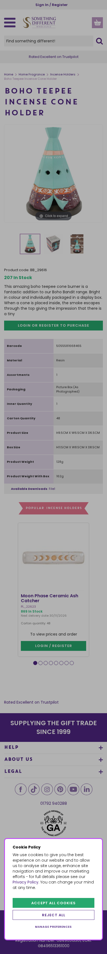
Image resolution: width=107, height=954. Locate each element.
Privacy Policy (25, 882)
